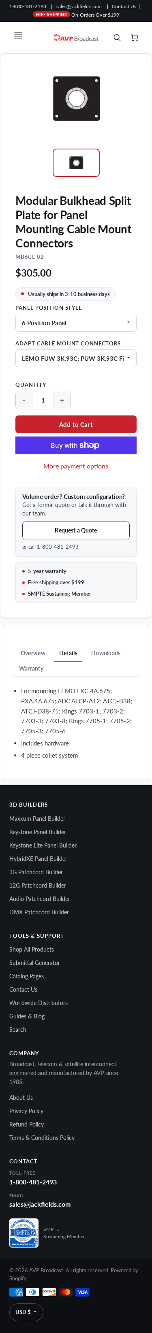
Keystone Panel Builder (37, 831)
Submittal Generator (34, 962)
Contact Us (124, 6)
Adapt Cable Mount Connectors (68, 344)
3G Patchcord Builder (36, 872)
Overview (33, 652)
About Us (21, 1097)
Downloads (106, 652)
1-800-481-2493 (27, 6)
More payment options (75, 466)
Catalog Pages (26, 976)
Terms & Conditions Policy (42, 1137)
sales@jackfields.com (79, 6)
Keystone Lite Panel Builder (43, 845)
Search (17, 1029)
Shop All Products (31, 949)
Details (68, 652)
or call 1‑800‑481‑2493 (50, 546)
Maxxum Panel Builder (37, 818)
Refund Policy (26, 1124)
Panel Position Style (48, 308)
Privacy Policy (26, 1110)
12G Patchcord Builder (37, 885)
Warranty (31, 668)
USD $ (23, 1312)
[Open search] (117, 38)
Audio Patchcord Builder (39, 898)
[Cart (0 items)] (135, 38)
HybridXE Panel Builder (38, 858)
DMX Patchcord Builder (39, 912)
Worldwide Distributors (38, 1002)
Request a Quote (76, 530)
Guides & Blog (27, 1016)
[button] (75, 424)
